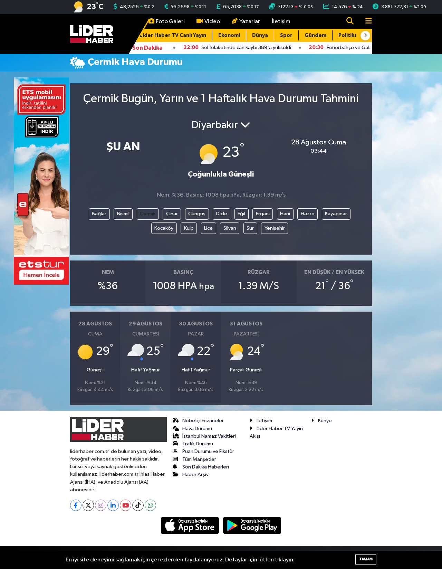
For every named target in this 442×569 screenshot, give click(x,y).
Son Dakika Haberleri (205, 467)
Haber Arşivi (196, 474)
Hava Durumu (197, 428)
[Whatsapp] (150, 505)
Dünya (260, 35)
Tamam (366, 559)
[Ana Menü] (365, 21)
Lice (208, 228)
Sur (250, 228)
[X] (88, 505)
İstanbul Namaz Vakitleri (209, 436)
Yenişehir (275, 228)
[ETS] (41, 181)
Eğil (241, 213)
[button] (365, 35)
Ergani (263, 213)
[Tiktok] (138, 505)
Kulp (189, 228)
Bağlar (99, 213)
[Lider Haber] (91, 34)
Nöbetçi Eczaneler (203, 420)
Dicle (221, 213)
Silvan (229, 228)
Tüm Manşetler (199, 459)
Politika (347, 35)
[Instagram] (100, 505)
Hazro (308, 213)
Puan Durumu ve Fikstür (208, 451)
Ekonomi (229, 35)
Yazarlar (249, 22)
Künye (325, 420)
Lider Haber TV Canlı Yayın (173, 35)
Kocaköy (163, 228)
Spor (286, 35)
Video (212, 22)
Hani (285, 213)
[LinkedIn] (113, 505)
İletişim (281, 22)
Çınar (172, 213)
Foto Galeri (170, 22)
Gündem (315, 35)
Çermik (147, 213)
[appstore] (191, 525)
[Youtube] (125, 505)
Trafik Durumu (197, 443)
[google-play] (252, 525)
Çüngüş (196, 213)
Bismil (123, 213)
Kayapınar (336, 213)
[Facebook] (75, 505)
